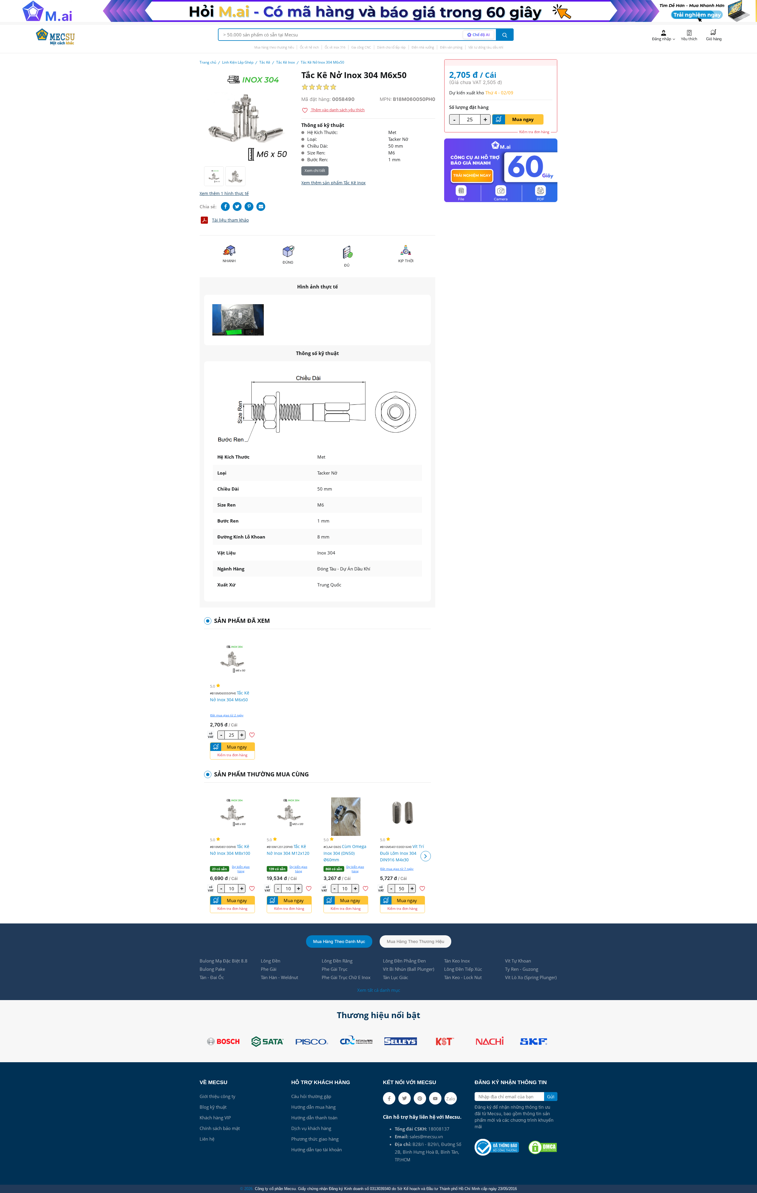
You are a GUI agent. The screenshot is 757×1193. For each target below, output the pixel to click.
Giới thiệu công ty (217, 1096)
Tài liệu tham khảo (230, 220)
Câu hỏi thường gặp (311, 1096)
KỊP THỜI (405, 261)
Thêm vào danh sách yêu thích (337, 109)
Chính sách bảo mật (220, 1128)
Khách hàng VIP (215, 1118)
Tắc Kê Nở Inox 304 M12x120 (288, 850)
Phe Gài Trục (334, 969)
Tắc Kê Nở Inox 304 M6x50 (229, 696)
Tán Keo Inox (457, 961)
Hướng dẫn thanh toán (314, 1118)
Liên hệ (207, 1139)
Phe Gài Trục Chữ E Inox (346, 977)
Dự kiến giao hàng (241, 869)
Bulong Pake (212, 969)
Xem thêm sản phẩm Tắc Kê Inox (333, 183)
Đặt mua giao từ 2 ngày (226, 715)
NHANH (229, 261)
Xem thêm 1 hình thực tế (224, 193)
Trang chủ (208, 62)
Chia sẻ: (208, 206)
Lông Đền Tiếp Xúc (463, 969)
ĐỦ (347, 265)
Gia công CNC (361, 47)
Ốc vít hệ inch (309, 47)
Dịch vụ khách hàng (311, 1128)
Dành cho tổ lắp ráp (391, 47)
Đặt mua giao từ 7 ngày (396, 869)
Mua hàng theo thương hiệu (274, 47)
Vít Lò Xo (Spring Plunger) (531, 977)
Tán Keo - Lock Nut (463, 977)
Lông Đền (270, 961)
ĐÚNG (288, 262)
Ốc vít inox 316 (335, 47)
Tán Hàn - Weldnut (279, 977)
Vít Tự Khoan (518, 961)
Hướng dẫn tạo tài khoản (316, 1149)
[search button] (505, 34)
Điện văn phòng (451, 47)
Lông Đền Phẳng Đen (404, 961)
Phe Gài (268, 969)
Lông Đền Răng (337, 961)
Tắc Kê (264, 62)
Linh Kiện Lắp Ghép (237, 62)
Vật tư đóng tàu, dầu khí (485, 47)
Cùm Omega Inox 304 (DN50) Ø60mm (344, 853)
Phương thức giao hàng (315, 1139)
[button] (425, 856)
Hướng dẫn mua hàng (313, 1107)
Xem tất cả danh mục (378, 990)
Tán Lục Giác (395, 977)
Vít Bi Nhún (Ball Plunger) (408, 969)
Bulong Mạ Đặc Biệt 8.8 (224, 961)
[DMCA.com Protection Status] (542, 1147)
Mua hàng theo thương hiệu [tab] (415, 941)
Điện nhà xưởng (423, 47)
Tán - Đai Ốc (212, 977)
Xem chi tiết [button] (315, 170)
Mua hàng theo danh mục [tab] (339, 941)
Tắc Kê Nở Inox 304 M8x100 (230, 850)
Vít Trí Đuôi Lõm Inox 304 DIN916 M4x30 (402, 853)
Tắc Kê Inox (285, 62)
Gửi (550, 1097)
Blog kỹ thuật (213, 1107)
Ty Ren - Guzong (521, 969)
